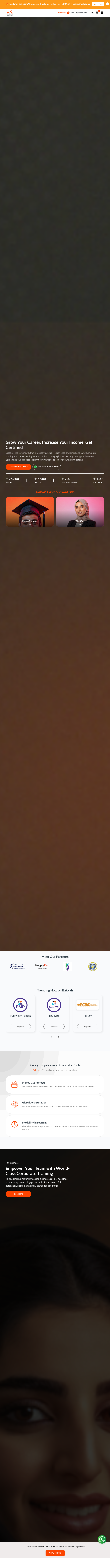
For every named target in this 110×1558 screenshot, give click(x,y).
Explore (20, 1026)
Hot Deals (61, 12)
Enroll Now (98, 4)
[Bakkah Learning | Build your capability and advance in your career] (10, 13)
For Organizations (79, 12)
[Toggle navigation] (102, 12)
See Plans (18, 1194)
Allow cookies (55, 1553)
